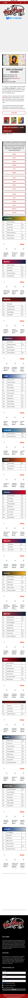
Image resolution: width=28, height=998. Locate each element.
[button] (25, 2)
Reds (14, 197)
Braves (14, 157)
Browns (14, 161)
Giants (14, 177)
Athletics (14, 154)
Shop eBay (14, 112)
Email (3, 979)
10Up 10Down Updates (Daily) (9, 985)
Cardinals (14, 165)
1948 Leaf (4, 97)
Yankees (14, 212)
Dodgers (14, 172)
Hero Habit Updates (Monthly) (9, 983)
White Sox (14, 208)
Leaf (16, 76)
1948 (16, 75)
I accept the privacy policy (8, 987)
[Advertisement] (14, 36)
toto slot (3, 932)
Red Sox (14, 194)
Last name (4, 975)
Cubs (14, 168)
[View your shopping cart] (21, 2)
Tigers (14, 205)
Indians (14, 181)
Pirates (14, 188)
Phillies (14, 185)
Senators (14, 201)
